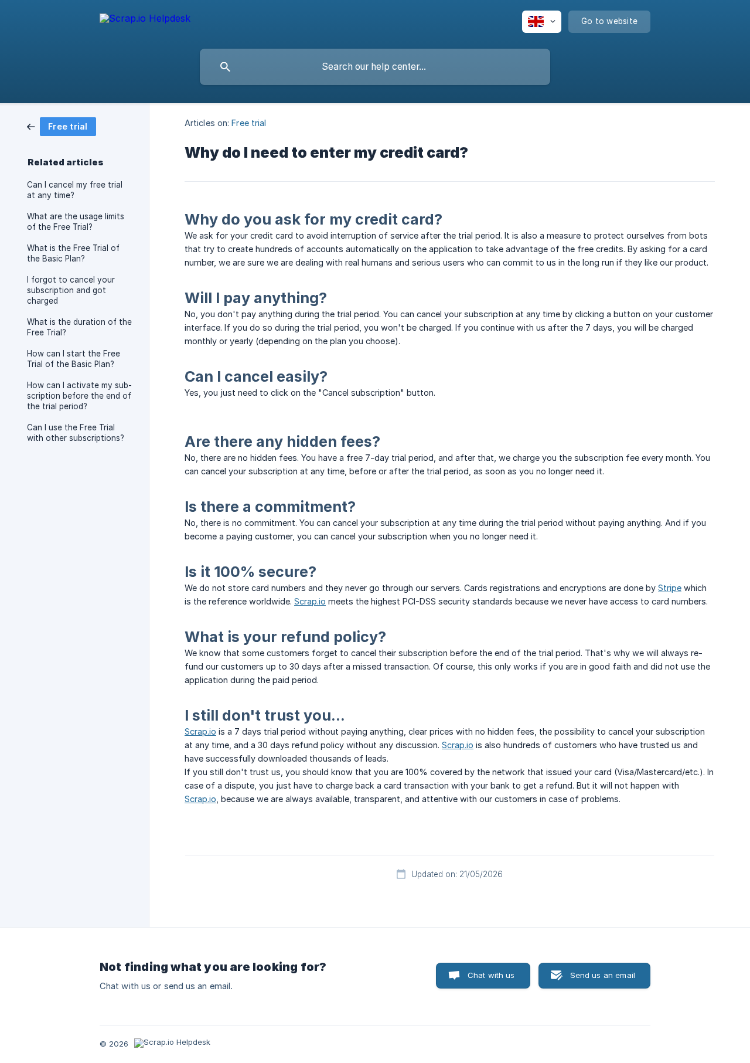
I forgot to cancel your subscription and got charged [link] (71, 290)
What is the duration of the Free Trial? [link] (79, 327)
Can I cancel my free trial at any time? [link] (74, 190)
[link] (61, 125)
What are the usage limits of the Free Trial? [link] (75, 222)
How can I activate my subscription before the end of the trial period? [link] (79, 396)
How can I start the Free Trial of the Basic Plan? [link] (73, 359)
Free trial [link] (248, 123)
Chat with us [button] (491, 975)
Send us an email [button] (602, 975)
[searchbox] (375, 67)
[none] (145, 20)
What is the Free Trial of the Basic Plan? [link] (73, 253)
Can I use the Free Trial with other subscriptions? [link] (75, 433)
